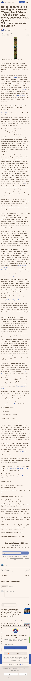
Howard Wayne (5, 113)
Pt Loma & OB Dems (9, 29)
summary (13, 196)
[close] (26, 628)
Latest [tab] (6, 605)
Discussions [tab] (13, 605)
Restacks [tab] (11, 586)
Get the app (23, 674)
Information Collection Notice (20, 658)
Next (26, 575)
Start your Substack (11, 674)
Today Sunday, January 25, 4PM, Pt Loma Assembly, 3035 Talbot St (11, 615)
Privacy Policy (16, 660)
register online (20, 476)
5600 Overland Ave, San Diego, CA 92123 (17, 468)
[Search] (28, 604)
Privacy (21, 668)
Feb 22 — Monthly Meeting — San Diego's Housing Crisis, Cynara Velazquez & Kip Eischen (11, 625)
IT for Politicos (21, 89)
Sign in (27, 2)
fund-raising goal (21, 96)
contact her (13, 404)
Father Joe (4, 270)
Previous (6, 575)
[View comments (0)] (7, 34)
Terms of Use (24, 657)
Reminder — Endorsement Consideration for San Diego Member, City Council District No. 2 (11, 611)
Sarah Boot (15, 77)
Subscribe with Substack (17, 653)
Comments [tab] (4, 586)
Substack (8, 678)
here (25, 184)
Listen (27, 30)
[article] (15, 614)
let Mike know (22, 451)
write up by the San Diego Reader (10, 300)
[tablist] (7, 586)
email (4, 440)
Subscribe (22, 2)
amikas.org (11, 276)
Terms (25, 668)
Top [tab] (3, 605)
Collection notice (15, 670)
